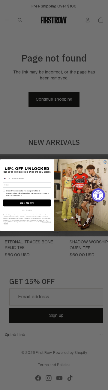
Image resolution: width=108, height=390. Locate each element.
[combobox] (6, 178)
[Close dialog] (105, 162)
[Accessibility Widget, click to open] (98, 195)
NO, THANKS (27, 210)
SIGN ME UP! (27, 203)
